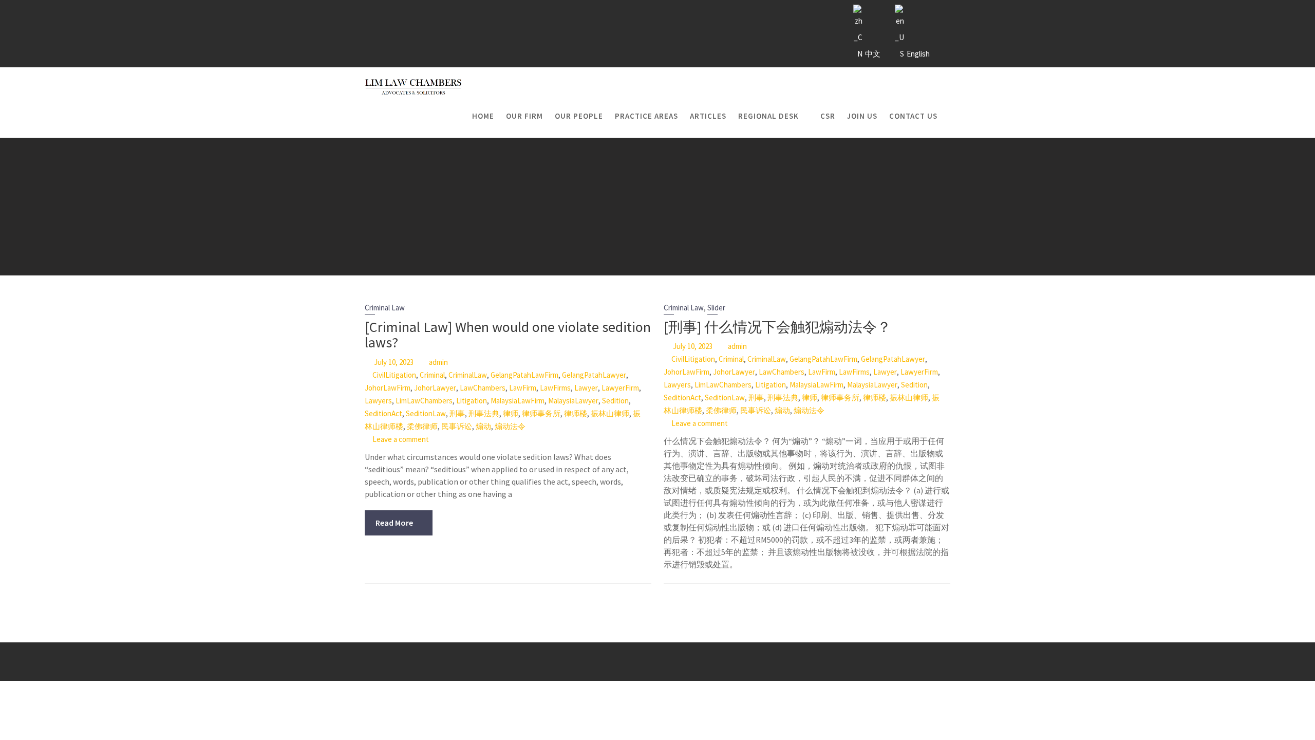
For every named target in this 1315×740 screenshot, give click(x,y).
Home (483, 116)
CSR (827, 116)
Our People (579, 116)
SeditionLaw (426, 413)
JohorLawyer (435, 388)
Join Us (862, 116)
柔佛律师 (422, 426)
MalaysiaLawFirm (517, 400)
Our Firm (524, 116)
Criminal (432, 375)
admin (438, 362)
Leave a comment (400, 439)
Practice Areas (646, 116)
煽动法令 (510, 426)
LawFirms (555, 388)
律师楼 (575, 413)
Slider (716, 307)
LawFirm (522, 388)
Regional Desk (768, 116)
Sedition (615, 400)
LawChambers (482, 388)
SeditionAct (383, 413)
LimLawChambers (424, 400)
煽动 (483, 426)
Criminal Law (385, 307)
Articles (708, 116)
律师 (510, 413)
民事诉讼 (456, 426)
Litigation (471, 400)
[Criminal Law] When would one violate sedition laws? (508, 335)
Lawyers (378, 400)
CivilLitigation (394, 375)
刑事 (457, 413)
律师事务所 (541, 413)
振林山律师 (610, 413)
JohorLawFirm (387, 388)
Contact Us (913, 116)
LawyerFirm (620, 388)
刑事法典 (483, 413)
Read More (394, 522)
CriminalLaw (467, 375)
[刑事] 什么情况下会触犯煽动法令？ (777, 327)
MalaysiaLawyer (573, 400)
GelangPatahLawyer (594, 375)
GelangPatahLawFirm (524, 375)
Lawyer (586, 388)
